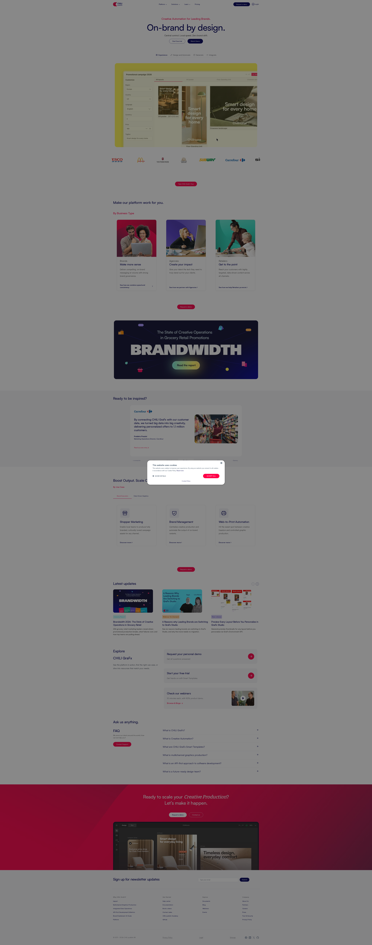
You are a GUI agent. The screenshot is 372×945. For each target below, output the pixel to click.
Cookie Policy (186, 481)
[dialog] (186, 472)
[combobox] (221, 463)
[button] (159, 476)
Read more (180, 471)
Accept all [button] (211, 476)
